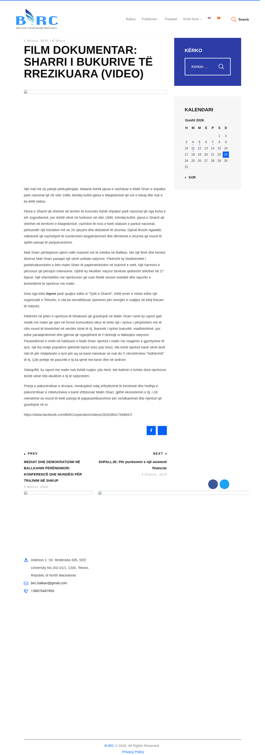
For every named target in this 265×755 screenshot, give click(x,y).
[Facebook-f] (213, 484)
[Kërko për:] (208, 67)
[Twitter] (224, 484)
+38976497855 (42, 591)
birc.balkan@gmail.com (49, 583)
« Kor (191, 177)
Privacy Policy (132, 752)
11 (193, 148)
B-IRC (109, 746)
